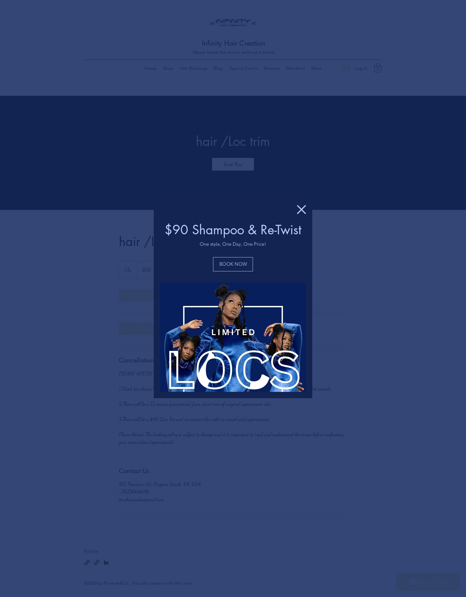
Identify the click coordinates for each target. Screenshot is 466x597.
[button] (301, 209)
